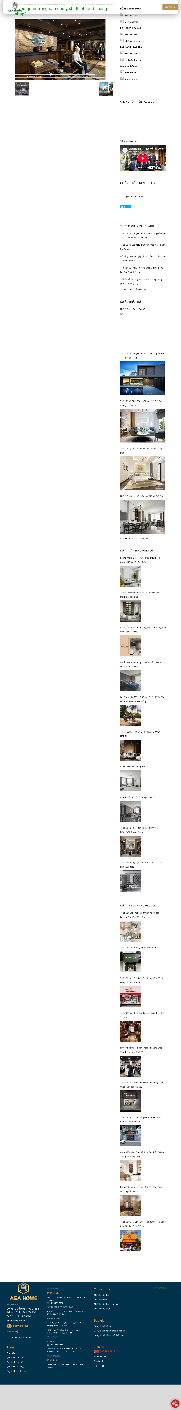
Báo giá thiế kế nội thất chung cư (109, 1330)
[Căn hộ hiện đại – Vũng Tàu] (130, 780)
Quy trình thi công (15, 1366)
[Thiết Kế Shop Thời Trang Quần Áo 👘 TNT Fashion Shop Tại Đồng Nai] (130, 931)
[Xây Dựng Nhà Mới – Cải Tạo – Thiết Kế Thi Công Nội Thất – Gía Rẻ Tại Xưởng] (130, 715)
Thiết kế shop (100, 1299)
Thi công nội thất (102, 1308)
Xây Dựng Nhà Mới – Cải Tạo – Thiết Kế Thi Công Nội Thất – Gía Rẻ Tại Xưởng (143, 699)
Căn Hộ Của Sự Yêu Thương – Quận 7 (137, 797)
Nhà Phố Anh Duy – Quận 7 (132, 309)
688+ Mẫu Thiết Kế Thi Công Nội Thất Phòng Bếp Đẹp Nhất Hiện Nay (143, 629)
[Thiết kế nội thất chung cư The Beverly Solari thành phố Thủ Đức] (130, 611)
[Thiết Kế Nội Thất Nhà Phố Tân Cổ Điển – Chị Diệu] (142, 473)
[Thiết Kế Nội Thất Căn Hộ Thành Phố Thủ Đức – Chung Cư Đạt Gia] (142, 426)
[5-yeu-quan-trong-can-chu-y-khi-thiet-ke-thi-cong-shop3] (60, 79)
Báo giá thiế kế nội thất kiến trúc (109, 1335)
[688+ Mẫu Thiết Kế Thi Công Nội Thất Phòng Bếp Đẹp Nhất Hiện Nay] (130, 645)
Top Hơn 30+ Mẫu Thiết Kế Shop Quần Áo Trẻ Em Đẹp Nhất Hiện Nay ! (141, 269)
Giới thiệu (11, 1353)
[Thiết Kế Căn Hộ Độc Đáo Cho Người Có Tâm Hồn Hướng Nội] (130, 881)
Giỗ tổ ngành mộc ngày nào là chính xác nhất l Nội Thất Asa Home (143, 258)
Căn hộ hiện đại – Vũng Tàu (132, 766)
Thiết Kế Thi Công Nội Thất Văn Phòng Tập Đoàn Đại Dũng (142, 246)
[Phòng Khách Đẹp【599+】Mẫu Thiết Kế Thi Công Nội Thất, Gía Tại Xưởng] (130, 576)
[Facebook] (96, 1365)
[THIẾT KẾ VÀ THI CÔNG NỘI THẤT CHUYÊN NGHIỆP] (130, 750)
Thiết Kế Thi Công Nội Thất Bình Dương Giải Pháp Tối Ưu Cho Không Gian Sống (143, 235)
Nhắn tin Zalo (100, 1356)
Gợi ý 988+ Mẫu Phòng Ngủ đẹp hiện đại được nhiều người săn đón (141, 664)
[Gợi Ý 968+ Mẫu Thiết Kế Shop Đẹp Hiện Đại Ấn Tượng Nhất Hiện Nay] (130, 1170)
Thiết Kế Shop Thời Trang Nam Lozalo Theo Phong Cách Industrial (140, 1119)
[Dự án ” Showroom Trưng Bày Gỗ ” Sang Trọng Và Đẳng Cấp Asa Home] (130, 1205)
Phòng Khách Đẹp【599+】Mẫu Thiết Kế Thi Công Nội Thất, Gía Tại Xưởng (140, 559)
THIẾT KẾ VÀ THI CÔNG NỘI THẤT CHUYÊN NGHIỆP (140, 733)
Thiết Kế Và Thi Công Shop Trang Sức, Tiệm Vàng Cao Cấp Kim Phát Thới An (142, 1223)
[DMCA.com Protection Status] (55, 1376)
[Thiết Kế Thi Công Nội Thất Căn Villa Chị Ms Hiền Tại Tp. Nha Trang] (142, 378)
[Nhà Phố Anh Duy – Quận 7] (143, 330)
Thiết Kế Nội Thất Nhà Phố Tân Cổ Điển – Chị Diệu (141, 450)
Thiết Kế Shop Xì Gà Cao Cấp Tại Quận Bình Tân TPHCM (142, 1015)
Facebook (98, 1361)
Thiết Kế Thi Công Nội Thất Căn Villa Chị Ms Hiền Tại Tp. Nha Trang (142, 355)
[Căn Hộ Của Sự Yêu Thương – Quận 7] (130, 811)
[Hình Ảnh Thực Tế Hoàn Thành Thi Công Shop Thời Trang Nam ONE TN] (130, 1066)
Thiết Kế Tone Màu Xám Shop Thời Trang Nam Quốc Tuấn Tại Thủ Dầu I (141, 1084)
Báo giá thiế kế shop (103, 1326)
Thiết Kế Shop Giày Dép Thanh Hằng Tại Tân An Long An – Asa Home (142, 980)
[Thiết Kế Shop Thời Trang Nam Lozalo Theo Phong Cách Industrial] (130, 1135)
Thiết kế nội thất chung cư (106, 1304)
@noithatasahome (134, 196)
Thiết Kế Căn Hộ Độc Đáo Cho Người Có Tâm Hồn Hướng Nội (141, 864)
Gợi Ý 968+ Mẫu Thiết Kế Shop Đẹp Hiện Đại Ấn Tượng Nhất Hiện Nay (142, 1154)
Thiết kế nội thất (101, 1295)
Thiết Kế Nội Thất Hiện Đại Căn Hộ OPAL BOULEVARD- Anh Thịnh (139, 829)
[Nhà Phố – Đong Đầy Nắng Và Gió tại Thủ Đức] (142, 517)
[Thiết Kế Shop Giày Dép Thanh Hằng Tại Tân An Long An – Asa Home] (130, 996)
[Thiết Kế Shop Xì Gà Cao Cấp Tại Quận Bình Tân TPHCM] (130, 1031)
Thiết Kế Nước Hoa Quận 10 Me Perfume (139, 947)
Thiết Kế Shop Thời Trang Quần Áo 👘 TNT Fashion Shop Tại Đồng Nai (140, 914)
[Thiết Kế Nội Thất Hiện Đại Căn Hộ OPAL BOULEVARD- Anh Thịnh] (130, 846)
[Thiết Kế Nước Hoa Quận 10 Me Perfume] (130, 961)
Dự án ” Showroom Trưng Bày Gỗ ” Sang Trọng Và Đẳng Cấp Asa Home (141, 1189)
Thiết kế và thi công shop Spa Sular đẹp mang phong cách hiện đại (141, 281)
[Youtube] (102, 1365)
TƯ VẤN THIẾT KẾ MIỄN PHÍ (133, 289)
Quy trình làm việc (15, 1357)
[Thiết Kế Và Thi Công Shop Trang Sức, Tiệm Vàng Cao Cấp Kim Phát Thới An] (130, 1240)
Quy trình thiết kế (15, 1362)
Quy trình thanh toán (16, 1371)
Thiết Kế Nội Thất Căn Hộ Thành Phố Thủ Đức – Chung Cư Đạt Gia (142, 403)
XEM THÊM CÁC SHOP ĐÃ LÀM (134, 538)
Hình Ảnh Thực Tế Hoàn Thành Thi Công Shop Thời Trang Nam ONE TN (141, 1049)
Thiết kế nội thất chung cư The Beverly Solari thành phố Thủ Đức (140, 594)
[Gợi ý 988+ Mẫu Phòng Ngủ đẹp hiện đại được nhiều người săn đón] (130, 680)
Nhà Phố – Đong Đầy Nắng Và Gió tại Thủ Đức (141, 496)
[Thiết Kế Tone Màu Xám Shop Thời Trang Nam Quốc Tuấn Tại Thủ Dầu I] (130, 1101)
